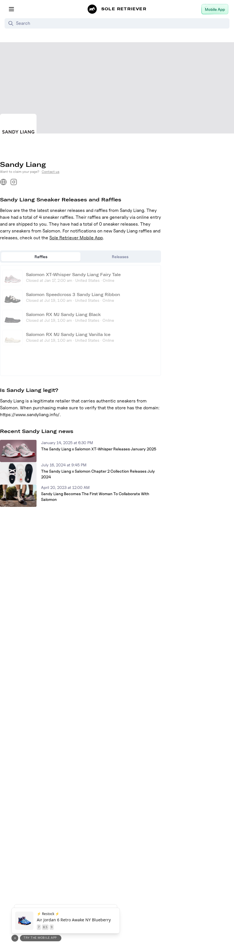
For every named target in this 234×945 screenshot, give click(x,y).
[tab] (40, 256)
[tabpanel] (80, 320)
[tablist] (80, 256)
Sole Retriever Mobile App (76, 237)
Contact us (50, 171)
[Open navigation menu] (11, 9)
